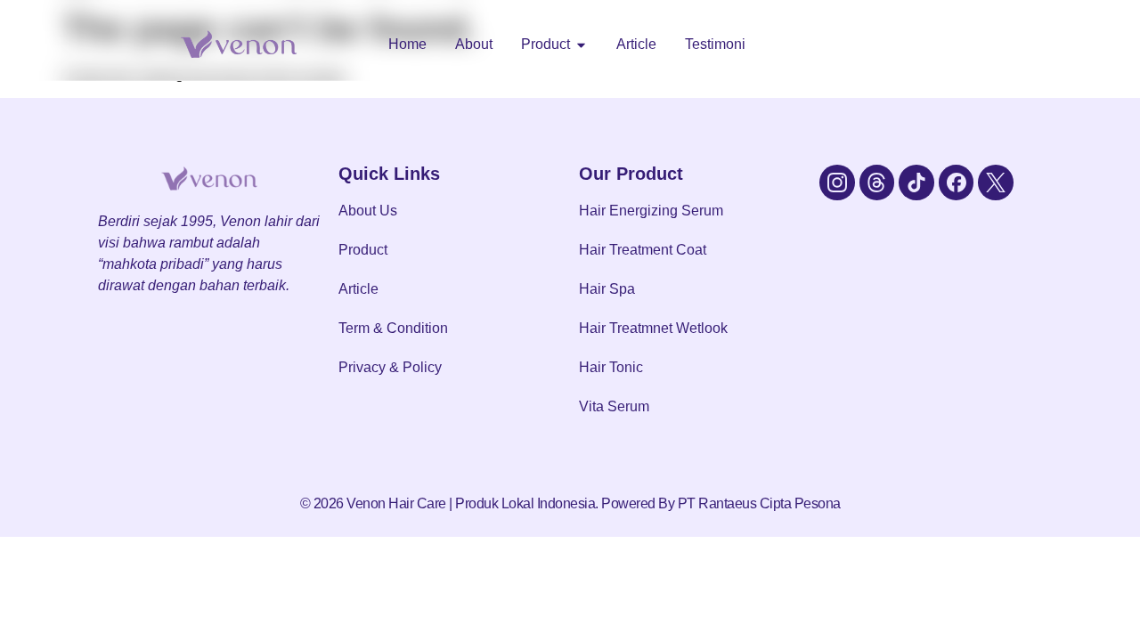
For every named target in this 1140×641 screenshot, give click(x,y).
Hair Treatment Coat (642, 249)
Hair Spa (607, 288)
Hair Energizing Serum (651, 210)
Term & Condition (393, 328)
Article (358, 288)
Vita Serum (614, 406)
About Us (367, 210)
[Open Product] (581, 44)
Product (362, 249)
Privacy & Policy (390, 367)
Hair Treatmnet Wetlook (653, 328)
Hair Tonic (611, 367)
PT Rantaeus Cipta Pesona (759, 503)
